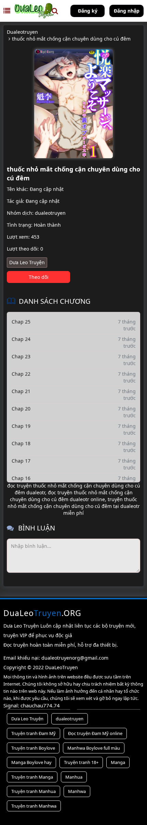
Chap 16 (21, 478)
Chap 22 (21, 374)
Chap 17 (21, 460)
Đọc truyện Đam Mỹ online (95, 733)
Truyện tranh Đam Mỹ (33, 733)
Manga (118, 762)
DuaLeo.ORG (42, 613)
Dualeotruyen (22, 32)
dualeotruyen (50, 213)
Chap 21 (21, 391)
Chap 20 (21, 408)
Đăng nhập (126, 10)
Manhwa (77, 791)
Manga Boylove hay (31, 762)
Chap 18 (21, 443)
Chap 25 (21, 321)
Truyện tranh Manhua (33, 791)
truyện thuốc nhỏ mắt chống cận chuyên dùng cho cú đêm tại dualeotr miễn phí (74, 506)
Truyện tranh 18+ (81, 762)
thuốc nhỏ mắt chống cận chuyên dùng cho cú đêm (71, 38)
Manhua (73, 777)
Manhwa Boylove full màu (93, 748)
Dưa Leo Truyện (27, 262)
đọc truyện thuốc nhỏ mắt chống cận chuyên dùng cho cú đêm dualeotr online (71, 495)
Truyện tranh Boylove (33, 748)
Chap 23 (21, 356)
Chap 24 (21, 339)
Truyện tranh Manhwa (33, 806)
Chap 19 (21, 426)
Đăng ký (87, 10)
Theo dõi (39, 277)
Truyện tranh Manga (32, 777)
